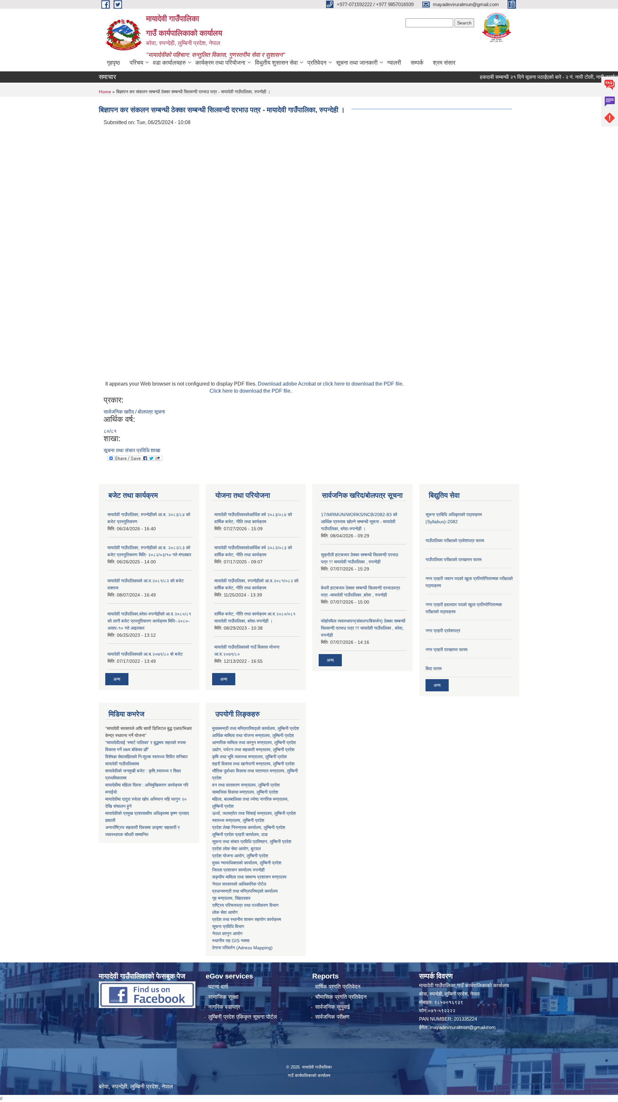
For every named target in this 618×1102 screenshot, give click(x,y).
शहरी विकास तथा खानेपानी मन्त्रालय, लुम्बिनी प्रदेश (253, 763)
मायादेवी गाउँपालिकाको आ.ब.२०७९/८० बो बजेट (145, 654)
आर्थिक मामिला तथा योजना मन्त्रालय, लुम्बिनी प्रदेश (253, 735)
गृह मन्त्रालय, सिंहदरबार (231, 898)
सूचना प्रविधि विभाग (228, 926)
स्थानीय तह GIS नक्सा (230, 940)
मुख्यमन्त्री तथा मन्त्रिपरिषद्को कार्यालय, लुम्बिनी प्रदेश (255, 728)
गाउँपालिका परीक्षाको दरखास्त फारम (454, 559)
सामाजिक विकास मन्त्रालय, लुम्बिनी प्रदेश (245, 792)
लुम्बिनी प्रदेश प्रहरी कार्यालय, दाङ (240, 834)
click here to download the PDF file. (363, 384)
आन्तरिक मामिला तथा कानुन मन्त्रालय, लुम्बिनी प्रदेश (254, 742)
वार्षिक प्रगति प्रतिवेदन (337, 987)
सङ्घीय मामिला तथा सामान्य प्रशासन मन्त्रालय (249, 876)
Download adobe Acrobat (287, 384)
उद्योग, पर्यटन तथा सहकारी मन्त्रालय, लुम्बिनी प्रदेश (253, 749)
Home (105, 91)
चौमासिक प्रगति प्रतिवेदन (341, 997)
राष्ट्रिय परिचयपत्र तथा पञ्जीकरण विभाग (245, 905)
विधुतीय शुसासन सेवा (276, 62)
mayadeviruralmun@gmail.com (463, 1027)
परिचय (136, 62)
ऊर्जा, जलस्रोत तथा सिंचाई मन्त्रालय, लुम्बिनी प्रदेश (254, 813)
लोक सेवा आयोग (225, 912)
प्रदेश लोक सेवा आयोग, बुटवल (236, 848)
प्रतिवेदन (316, 62)
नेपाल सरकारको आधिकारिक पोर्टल (239, 884)
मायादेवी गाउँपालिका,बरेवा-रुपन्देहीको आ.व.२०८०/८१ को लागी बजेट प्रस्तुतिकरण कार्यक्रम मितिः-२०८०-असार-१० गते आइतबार (149, 621)
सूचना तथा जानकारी (357, 62)
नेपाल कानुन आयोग (227, 933)
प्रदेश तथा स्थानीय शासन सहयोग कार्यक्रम (246, 919)
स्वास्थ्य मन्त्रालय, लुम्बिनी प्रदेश (238, 820)
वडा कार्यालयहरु (169, 62)
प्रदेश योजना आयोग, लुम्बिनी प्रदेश (240, 855)
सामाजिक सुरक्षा (223, 997)
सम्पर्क (417, 62)
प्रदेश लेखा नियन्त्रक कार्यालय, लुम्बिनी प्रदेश (248, 827)
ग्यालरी (394, 62)
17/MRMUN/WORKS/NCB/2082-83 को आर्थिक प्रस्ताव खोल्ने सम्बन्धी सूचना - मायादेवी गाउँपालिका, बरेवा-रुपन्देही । (359, 521)
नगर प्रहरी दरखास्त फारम (446, 649)
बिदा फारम (434, 668)
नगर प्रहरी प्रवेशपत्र (443, 630)
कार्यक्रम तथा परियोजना (220, 62)
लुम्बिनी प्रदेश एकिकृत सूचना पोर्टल (242, 1017)
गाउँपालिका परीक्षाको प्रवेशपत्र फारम (455, 540)
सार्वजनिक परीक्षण (332, 1017)
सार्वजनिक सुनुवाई (332, 1007)
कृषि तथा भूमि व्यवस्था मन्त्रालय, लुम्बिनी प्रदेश (249, 756)
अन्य (116, 679)
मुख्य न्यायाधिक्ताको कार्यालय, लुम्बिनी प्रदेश (246, 862)
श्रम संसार (444, 62)
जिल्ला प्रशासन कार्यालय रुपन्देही (238, 869)
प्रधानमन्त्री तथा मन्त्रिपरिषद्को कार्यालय (245, 891)
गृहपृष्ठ (113, 62)
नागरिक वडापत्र (224, 1007)
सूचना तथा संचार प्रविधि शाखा (132, 450)
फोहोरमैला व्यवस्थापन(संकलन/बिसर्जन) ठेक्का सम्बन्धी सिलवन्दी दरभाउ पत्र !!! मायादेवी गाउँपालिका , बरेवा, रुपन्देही (363, 628)
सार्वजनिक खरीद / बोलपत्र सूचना (134, 411)
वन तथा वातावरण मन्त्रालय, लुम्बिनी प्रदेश (246, 785)
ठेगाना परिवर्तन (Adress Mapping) (242, 947)
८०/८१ (110, 431)
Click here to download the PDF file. (251, 391)
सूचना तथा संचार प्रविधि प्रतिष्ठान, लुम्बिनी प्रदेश (251, 841)
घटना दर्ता (218, 987)
